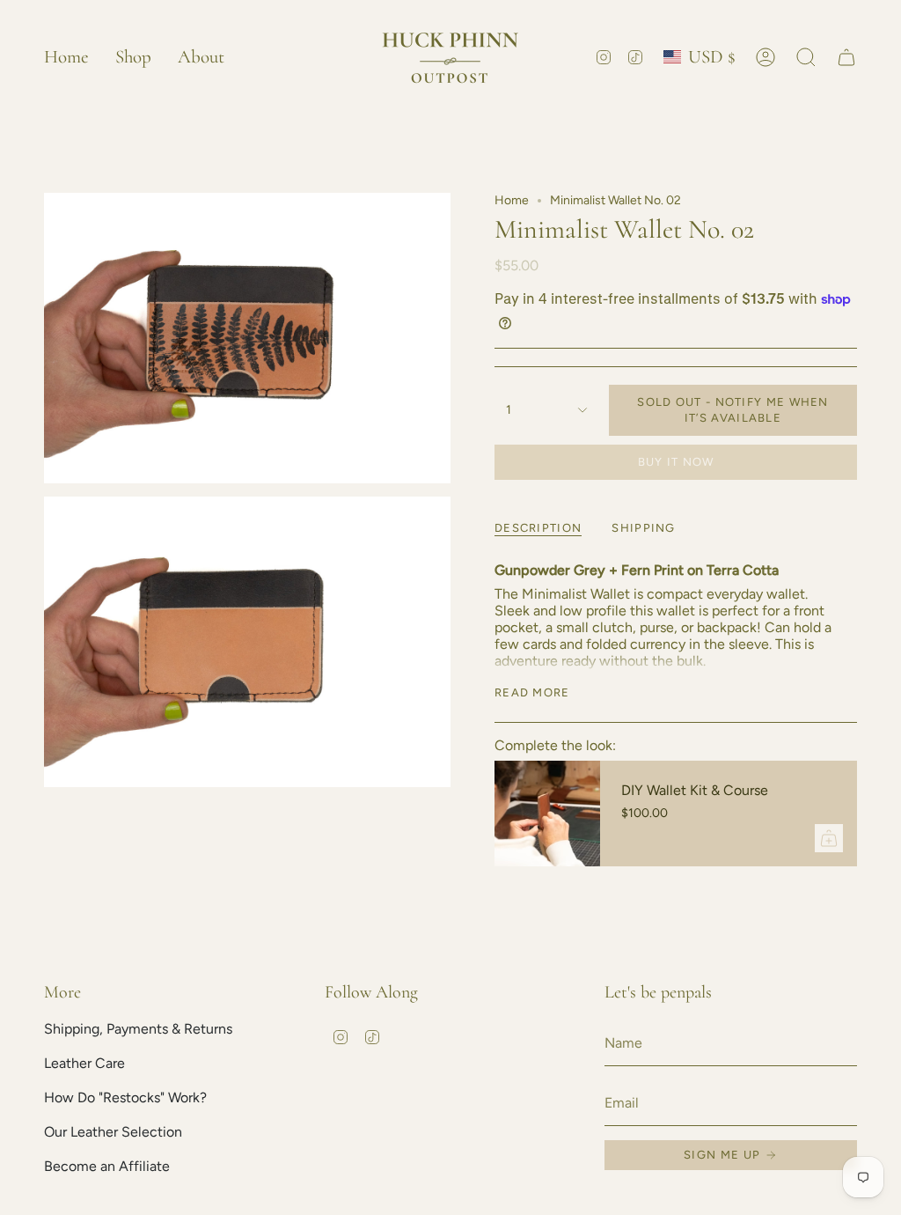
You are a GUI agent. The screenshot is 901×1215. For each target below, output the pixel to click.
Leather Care (84, 1063)
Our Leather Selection (113, 1131)
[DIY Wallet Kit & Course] (547, 813)
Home (511, 200)
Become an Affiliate (107, 1166)
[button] (133, 56)
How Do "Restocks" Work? (125, 1097)
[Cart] (846, 57)
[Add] (829, 838)
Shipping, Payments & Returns (138, 1028)
